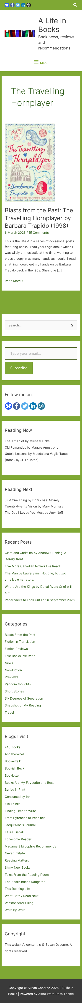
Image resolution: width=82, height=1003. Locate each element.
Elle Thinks (12, 804)
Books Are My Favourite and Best (29, 782)
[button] (75, 5)
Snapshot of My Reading (23, 705)
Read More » (14, 281)
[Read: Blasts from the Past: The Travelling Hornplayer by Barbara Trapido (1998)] (30, 162)
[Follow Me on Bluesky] (7, 5)
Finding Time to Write (20, 811)
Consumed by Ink (17, 796)
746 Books (12, 747)
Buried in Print (15, 789)
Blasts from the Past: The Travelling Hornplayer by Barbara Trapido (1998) (39, 218)
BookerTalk (13, 761)
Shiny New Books (17, 867)
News (9, 663)
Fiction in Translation (20, 641)
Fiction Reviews (16, 649)
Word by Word (15, 910)
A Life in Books (52, 25)
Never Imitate (15, 853)
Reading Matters (17, 860)
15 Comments (39, 232)
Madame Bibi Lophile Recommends (30, 846)
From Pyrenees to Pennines (25, 818)
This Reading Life (17, 889)
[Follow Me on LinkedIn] (23, 5)
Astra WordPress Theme (56, 994)
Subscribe (18, 368)
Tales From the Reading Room (27, 874)
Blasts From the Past (20, 635)
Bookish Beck (14, 768)
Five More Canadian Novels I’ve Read (32, 566)
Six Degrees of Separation (24, 698)
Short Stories (14, 691)
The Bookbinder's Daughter (25, 882)
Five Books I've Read (20, 656)
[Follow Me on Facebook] (12, 5)
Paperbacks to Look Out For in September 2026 (40, 600)
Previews (11, 677)
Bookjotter (12, 775)
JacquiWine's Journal (20, 825)
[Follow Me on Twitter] (17, 5)
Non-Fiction (13, 670)
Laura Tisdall (14, 832)
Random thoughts (18, 684)
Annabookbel (14, 754)
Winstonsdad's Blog (19, 903)
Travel (9, 712)
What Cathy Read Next (21, 896)
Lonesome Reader (18, 839)
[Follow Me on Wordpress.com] (28, 5)
